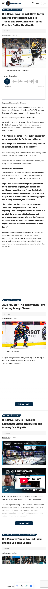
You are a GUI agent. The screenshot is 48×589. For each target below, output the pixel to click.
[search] (33, 3)
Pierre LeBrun (7, 107)
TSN (4, 173)
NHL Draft (16, 300)
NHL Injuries (17, 9)
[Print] (31, 585)
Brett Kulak (32, 233)
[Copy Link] (26, 585)
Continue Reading (24, 404)
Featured (6, 9)
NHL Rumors (31, 534)
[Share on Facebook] (17, 585)
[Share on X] (21, 585)
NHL (4, 496)
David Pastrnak (8, 125)
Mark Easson (6, 35)
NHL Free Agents (18, 534)
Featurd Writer (6, 319)
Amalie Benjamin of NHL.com (14, 122)
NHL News (16, 415)
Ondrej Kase (23, 125)
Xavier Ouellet (38, 173)
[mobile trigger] (4, 3)
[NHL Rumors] (13, 3)
